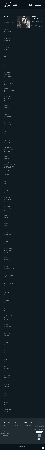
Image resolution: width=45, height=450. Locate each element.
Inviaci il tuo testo (28, 425)
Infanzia (17, 434)
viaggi (17, 427)
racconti (16, 430)
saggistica (17, 425)
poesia (17, 432)
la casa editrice (6, 422)
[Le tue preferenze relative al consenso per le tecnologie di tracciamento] (43, 448)
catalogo (17, 422)
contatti (39, 422)
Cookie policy (5, 435)
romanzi (16, 428)
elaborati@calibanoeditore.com (39, 429)
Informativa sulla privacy (5, 433)
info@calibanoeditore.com (39, 426)
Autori (6, 428)
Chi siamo (5, 425)
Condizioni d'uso (6, 431)
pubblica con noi (28, 422)
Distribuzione (5, 427)
